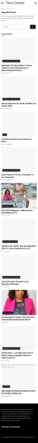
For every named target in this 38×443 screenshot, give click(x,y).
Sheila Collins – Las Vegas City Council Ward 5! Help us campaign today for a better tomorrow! (17, 355)
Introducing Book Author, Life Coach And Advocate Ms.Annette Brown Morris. (18, 318)
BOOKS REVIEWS (8, 313)
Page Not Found (10, 9)
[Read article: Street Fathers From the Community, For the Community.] (19, 159)
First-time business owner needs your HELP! (16, 140)
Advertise (6, 386)
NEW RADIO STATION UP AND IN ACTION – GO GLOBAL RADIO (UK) (18, 392)
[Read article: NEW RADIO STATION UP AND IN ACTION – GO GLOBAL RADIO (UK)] (19, 376)
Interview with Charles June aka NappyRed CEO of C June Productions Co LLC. (18, 247)
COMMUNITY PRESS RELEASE (11, 61)
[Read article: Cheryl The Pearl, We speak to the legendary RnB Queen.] (19, 266)
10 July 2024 (5, 251)
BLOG (4, 135)
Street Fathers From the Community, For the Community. (17, 175)
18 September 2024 (7, 108)
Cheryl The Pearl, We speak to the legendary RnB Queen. (14, 282)
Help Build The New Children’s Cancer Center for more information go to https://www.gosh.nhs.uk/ (16, 68)
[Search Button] (36, 3)
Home (3, 9)
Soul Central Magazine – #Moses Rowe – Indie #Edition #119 (17, 211)
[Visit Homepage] (19, 3)
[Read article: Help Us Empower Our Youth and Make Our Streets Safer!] (19, 88)
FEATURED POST (8, 206)
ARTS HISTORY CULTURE (10, 241)
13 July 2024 (5, 215)
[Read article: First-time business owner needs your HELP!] (19, 124)
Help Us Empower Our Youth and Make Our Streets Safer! (18, 104)
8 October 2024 (6, 73)
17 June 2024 (5, 286)
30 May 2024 (5, 322)
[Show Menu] (2, 3)
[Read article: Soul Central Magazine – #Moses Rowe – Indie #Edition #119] (19, 195)
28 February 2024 (7, 396)
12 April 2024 (6, 360)
